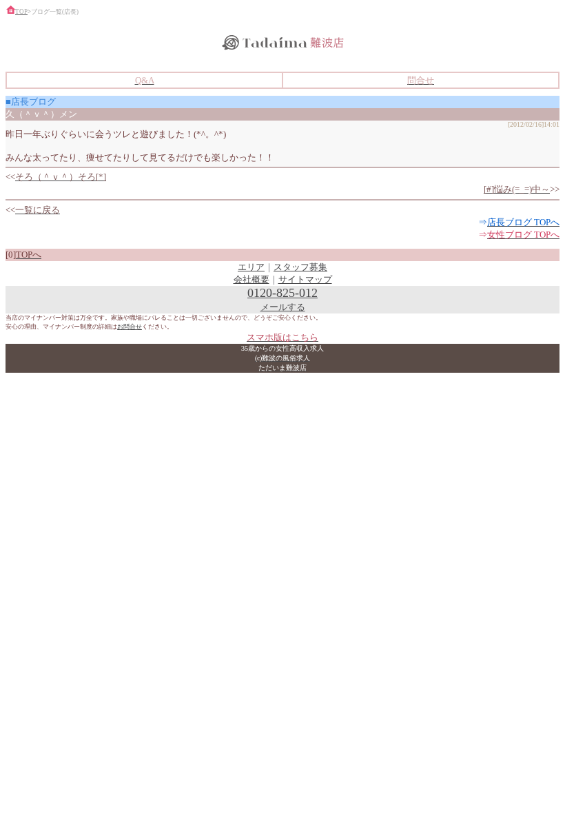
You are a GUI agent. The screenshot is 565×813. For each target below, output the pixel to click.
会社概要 (251, 279)
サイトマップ (305, 279)
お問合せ (129, 326)
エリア (251, 267)
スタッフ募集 (300, 267)
